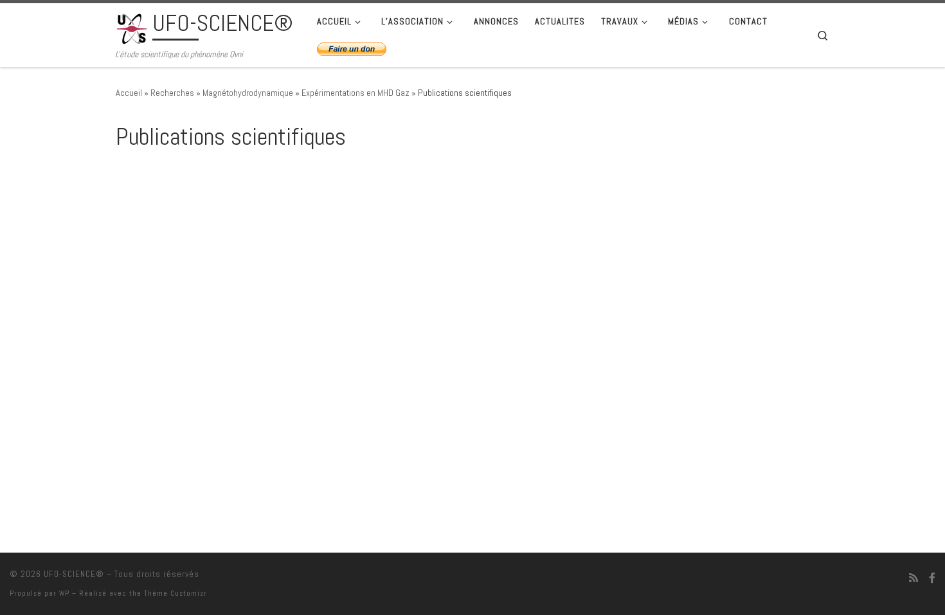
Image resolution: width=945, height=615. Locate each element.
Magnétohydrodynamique (248, 92)
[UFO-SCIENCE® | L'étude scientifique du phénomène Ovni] (132, 27)
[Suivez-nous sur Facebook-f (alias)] (932, 578)
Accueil (129, 92)
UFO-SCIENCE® (74, 574)
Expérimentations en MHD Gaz (356, 92)
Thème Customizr (175, 593)
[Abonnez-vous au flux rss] (913, 578)
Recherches (172, 92)
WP (64, 593)
